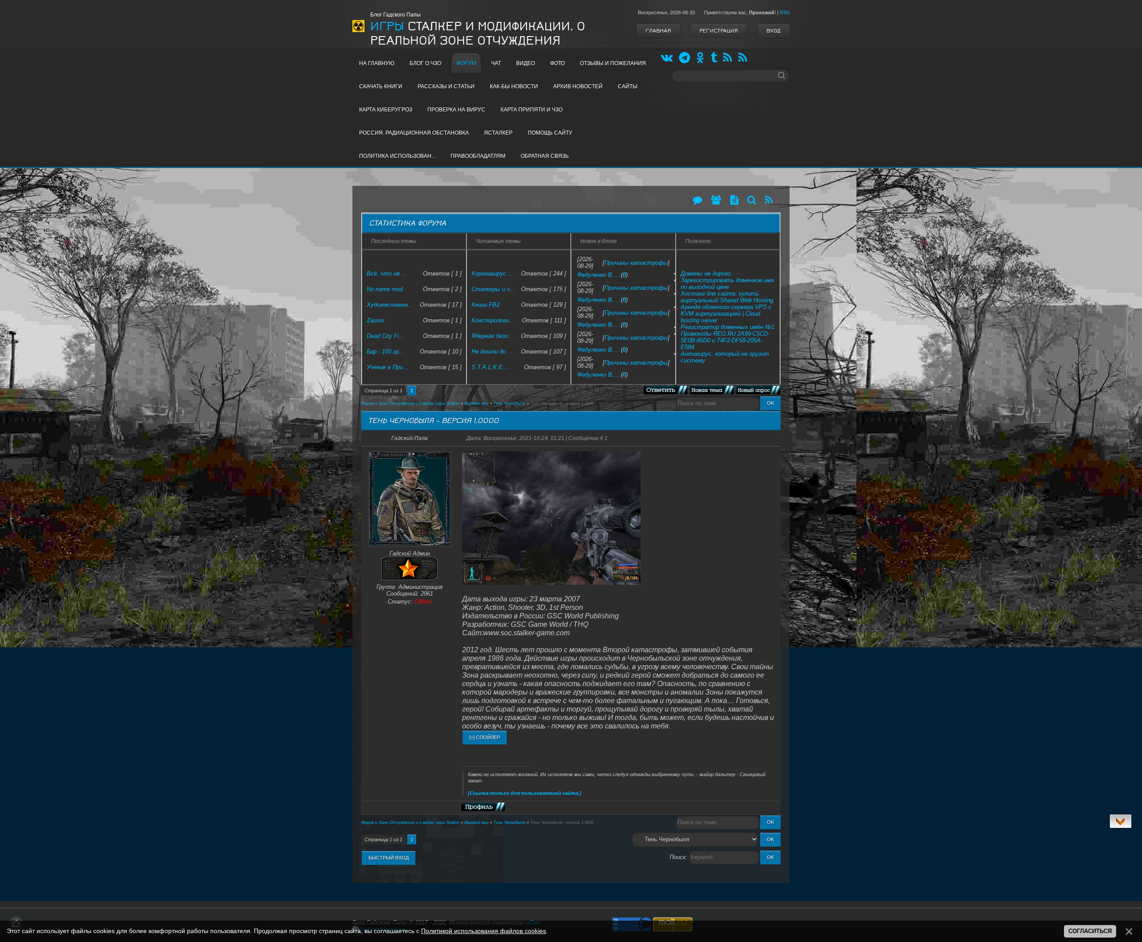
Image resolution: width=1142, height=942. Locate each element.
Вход (773, 31)
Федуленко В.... (598, 274)
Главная (658, 31)
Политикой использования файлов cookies (483, 930)
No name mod (385, 289)
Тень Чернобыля (509, 403)
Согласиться (1090, 931)
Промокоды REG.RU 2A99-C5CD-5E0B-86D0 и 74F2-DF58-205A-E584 (725, 340)
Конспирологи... (493, 320)
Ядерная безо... (492, 336)
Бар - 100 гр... (385, 351)
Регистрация (718, 31)
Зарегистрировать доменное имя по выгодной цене (727, 283)
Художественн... (390, 304)
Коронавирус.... (492, 273)
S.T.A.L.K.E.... (491, 367)
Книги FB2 (486, 304)
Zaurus (376, 320)
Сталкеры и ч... (493, 289)
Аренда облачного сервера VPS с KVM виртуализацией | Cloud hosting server (726, 314)
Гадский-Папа (409, 438)
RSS (785, 12)
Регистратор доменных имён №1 (727, 327)
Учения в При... (387, 367)
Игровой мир (476, 403)
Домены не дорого (706, 273)
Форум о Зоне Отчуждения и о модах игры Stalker (410, 403)
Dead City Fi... (385, 336)
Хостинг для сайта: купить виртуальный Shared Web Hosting (727, 297)
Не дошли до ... (492, 351)
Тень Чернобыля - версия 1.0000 (562, 403)
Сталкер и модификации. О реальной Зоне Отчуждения (477, 33)
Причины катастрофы (636, 262)
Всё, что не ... (387, 273)
